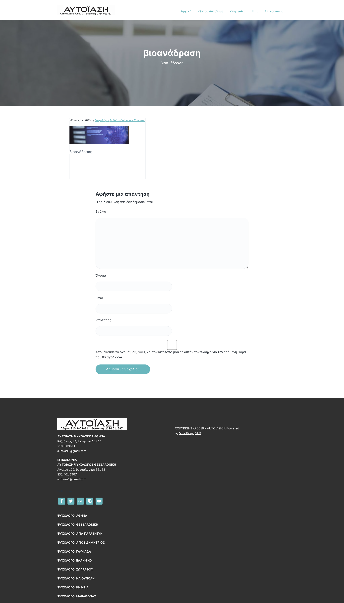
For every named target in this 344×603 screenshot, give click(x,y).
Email (99, 298)
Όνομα (101, 275)
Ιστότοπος (103, 320)
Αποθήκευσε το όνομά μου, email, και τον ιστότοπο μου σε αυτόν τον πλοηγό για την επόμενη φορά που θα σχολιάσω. (171, 354)
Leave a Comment (134, 120)
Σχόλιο (101, 211)
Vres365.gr (186, 433)
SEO (198, 433)
